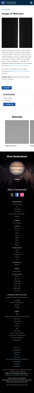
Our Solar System (17, 204)
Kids (17, 328)
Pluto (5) (17, 290)
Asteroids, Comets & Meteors (17, 295)
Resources (17, 318)
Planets (17, 220)
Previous (3, 170)
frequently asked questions (20, 71)
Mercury (17, 228)
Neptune (17, 244)
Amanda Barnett (21, 378)
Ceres (17, 252)
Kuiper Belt (17, 209)
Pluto (17, 250)
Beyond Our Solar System (17, 214)
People (17, 323)
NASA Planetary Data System (18, 65)
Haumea (17, 257)
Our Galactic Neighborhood (10, 7)
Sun (17, 207)
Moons (17, 268)
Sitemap (17, 364)
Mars (17, 235)
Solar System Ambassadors (17, 335)
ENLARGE (7, 87)
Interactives (17, 330)
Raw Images (6, 9)
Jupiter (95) (17, 281)
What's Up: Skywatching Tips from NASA (17, 316)
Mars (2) (17, 278)
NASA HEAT (17, 340)
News (17, 314)
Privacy (17, 354)
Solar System (17, 202)
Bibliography (17, 350)
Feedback (17, 352)
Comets (17, 307)
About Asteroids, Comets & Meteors (17, 297)
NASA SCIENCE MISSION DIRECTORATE (17, 359)
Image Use (17, 357)
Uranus (17, 242)
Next (30, 170)
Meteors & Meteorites (17, 302)
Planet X (17, 264)
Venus (17, 230)
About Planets (17, 223)
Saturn (17, 240)
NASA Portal (17, 361)
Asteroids (17, 305)
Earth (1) (17, 276)
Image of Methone (11, 145)
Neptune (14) (17, 288)
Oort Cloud (17, 211)
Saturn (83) (17, 283)
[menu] (31, 3)
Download (9, 104)
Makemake (17, 254)
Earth (17, 233)
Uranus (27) (17, 286)
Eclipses (17, 216)
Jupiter (17, 179)
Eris (17, 259)
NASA (2, 3)
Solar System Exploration (10, 3)
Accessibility (17, 366)
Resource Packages (17, 337)
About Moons (17, 271)
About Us (17, 347)
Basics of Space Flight (17, 333)
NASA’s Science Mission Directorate (17, 375)
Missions (17, 326)
